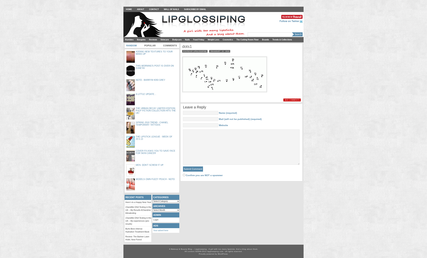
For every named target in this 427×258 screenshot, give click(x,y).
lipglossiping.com (215, 251)
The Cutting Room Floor (247, 40)
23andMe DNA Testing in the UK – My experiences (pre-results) (138, 221)
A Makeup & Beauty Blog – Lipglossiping (185, 25)
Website (223, 125)
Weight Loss (213, 40)
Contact (154, 9)
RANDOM (131, 45)
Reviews (153, 40)
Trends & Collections (282, 40)
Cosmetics (228, 40)
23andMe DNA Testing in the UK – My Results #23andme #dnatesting (138, 210)
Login (155, 220)
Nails (187, 40)
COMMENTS (170, 45)
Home (129, 9)
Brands (265, 40)
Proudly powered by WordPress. (213, 254)
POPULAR (150, 45)
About (140, 9)
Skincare (164, 40)
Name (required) (228, 113)
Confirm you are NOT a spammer (204, 175)
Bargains (141, 40)
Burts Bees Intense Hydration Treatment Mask (137, 230)
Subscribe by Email (195, 9)
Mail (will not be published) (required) (240, 119)
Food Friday (198, 40)
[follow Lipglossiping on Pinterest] (292, 17)
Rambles (129, 40)
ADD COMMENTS (292, 100)
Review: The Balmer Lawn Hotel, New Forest (137, 238)
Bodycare (177, 40)
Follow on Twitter (290, 21)
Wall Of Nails (171, 9)
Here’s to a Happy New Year (138, 202)
